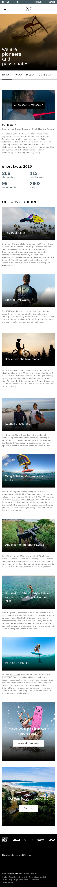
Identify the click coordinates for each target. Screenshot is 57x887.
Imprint (4, 877)
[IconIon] (5, 2)
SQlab (22, 556)
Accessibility (34, 880)
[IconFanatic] (26, 2)
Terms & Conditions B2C (18, 877)
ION (8, 311)
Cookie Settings (8, 882)
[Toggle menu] (4, 8)
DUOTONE (13, 440)
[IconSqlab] (38, 2)
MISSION (30, 75)
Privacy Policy (7, 880)
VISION (19, 75)
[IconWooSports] (52, 2)
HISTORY (7, 75)
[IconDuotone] (17, 2)
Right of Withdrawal (21, 880)
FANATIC (16, 499)
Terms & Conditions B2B (37, 877)
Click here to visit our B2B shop (17, 855)
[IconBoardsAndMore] (29, 9)
